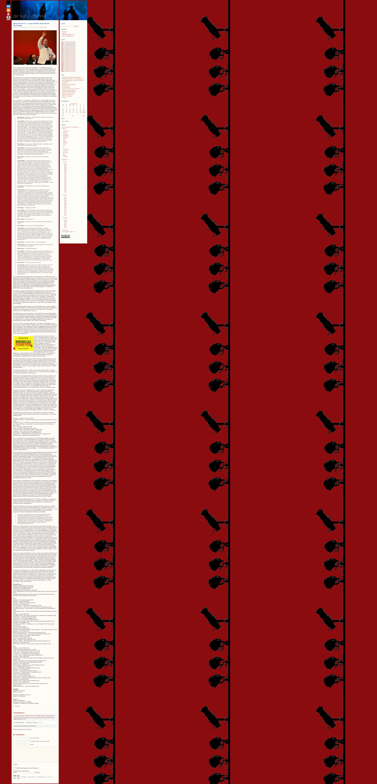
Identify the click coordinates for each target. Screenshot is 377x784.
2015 (62, 56)
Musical (64, 128)
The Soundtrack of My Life (68, 231)
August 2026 (73, 103)
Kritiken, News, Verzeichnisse (69, 84)
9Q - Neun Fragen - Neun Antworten (70, 127)
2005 (62, 68)
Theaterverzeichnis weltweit (68, 93)
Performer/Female (66, 85)
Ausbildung (65, 130)
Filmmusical (66, 136)
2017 (62, 53)
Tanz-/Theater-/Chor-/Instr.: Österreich (71, 88)
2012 (62, 59)
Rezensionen (65, 159)
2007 (62, 66)
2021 (62, 48)
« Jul (62, 115)
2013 (62, 58)
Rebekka (16, 726)
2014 (62, 57)
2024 (62, 44)
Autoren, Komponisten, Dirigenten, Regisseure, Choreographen (73, 81)
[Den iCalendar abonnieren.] (73, 116)
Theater (42, 27)
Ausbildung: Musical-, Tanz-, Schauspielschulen (73, 78)
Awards (64, 132)
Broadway (65, 133)
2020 (62, 49)
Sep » (84, 115)
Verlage (64, 97)
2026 (62, 42)
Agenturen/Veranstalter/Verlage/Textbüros (71, 77)
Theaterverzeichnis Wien (67, 94)
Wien (64, 144)
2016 (62, 54)
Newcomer (65, 152)
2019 (62, 51)
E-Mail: (15, 772)
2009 (62, 63)
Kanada (65, 138)
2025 (62, 43)
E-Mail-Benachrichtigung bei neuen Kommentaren (27, 768)
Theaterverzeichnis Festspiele (68, 90)
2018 (62, 52)
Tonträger (65, 156)
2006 (62, 67)
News (63, 146)
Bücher (64, 161)
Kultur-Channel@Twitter (67, 36)
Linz (64, 139)
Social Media (65, 230)
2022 (62, 47)
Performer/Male (65, 87)
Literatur (65, 150)
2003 (62, 71)
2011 (62, 61)
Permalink (17, 706)
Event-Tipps (66, 149)
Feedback (64, 33)
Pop (64, 153)
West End (65, 142)
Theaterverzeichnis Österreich (69, 91)
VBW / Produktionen (67, 96)
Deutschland (66, 135)
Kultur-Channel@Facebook (68, 34)
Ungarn (65, 141)
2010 (45, 27)
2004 (62, 70)
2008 (62, 65)
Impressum (64, 31)
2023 (62, 45)
